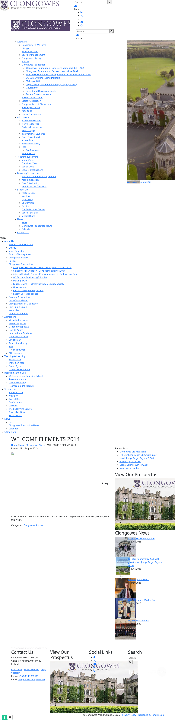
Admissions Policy (31, 143)
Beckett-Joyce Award (130, 461)
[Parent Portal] (75, 5)
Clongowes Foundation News (37, 225)
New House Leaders (129, 468)
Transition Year (29, 163)
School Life (22, 189)
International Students (33, 133)
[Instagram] (81, 25)
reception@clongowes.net (31, 679)
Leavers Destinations (32, 169)
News (20, 219)
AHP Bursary (28, 153)
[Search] (109, 2)
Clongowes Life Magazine (132, 451)
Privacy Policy (129, 714)
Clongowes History (31, 58)
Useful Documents (31, 114)
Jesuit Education (30, 51)
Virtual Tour (28, 140)
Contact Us (23, 232)
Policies (25, 61)
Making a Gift (33, 81)
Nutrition (26, 196)
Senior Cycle (28, 166)
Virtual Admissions (31, 120)
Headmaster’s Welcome (34, 44)
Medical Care (28, 215)
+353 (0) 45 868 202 (29, 676)
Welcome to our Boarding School (39, 176)
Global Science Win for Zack (133, 464)
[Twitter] (82, 15)
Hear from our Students (34, 186)
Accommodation (30, 179)
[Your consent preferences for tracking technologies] (10, 717)
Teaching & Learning (27, 156)
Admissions (23, 117)
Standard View (31, 669)
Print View (16, 669)
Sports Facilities (30, 212)
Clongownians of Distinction (36, 104)
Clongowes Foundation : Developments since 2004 (52, 71)
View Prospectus (30, 123)
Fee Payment (32, 150)
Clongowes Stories (33, 525)
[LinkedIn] (81, 12)
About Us (22, 41)
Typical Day (27, 199)
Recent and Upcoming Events (41, 90)
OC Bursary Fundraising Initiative (43, 77)
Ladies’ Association (31, 100)
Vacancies (27, 110)
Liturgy (25, 48)
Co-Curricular (28, 202)
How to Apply (28, 130)
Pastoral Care (29, 192)
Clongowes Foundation (34, 64)
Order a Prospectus (32, 127)
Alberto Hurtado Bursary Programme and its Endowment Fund (58, 74)
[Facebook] (81, 18)
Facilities (26, 206)
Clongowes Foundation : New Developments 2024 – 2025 (55, 67)
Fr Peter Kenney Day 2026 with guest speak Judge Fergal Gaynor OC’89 (145, 562)
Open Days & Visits (31, 137)
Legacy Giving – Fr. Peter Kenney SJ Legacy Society (51, 84)
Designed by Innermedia (151, 714)
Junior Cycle (28, 160)
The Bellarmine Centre (33, 209)
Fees (24, 146)
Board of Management (33, 54)
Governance (32, 87)
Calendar (26, 229)
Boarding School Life (28, 173)
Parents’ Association (32, 97)
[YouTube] (82, 22)
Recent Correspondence (38, 94)
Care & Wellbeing (30, 183)
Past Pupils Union (31, 107)
